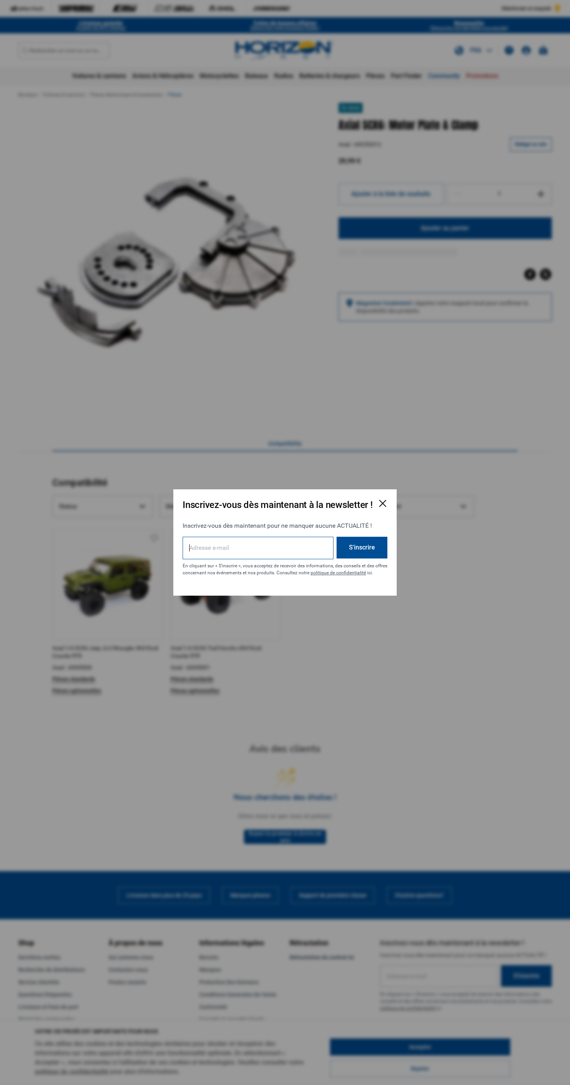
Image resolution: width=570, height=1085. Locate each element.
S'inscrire (362, 547)
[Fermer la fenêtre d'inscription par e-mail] (382, 503)
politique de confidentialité (338, 572)
